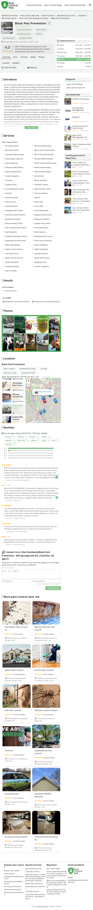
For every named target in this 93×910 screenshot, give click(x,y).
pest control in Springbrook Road (33, 18)
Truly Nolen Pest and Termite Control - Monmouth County (35, 896)
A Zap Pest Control (32, 872)
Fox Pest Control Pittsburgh (14, 893)
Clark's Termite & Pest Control (81, 146)
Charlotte (82, 15)
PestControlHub (34, 5)
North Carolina (48, 15)
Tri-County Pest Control (12, 887)
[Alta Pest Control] (16, 696)
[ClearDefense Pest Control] (46, 736)
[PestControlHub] (9, 5)
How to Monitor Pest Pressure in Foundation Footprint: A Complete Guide (77, 201)
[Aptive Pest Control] (16, 656)
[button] (44, 401)
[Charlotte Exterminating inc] (46, 822)
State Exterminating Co (12, 889)
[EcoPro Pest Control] (46, 656)
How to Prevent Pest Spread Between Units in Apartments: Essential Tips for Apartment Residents (77, 183)
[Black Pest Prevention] (8, 29)
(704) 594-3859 (10, 67)
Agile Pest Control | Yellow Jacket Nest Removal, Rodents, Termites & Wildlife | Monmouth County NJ (35, 878)
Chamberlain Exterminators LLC (13, 878)
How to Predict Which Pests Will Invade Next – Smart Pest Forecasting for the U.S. (77, 210)
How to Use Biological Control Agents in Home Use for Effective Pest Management (77, 173)
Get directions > (46, 377)
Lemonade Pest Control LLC (35, 888)
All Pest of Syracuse (80, 101)
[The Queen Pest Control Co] (16, 612)
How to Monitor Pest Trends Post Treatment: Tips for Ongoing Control (56, 892)
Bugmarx (80, 119)
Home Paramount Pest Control (80, 128)
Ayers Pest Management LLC (80, 137)
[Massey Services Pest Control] (46, 612)
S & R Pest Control (32, 892)
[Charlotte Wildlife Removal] (46, 779)
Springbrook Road (25, 38)
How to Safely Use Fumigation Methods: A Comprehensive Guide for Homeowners (77, 164)
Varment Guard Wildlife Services (13, 883)
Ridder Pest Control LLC (34, 884)
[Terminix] (16, 736)
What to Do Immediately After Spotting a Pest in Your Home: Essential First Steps (56, 884)
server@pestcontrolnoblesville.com (78, 881)
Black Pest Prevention (60, 18)
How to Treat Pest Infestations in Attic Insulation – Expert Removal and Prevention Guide (56, 875)
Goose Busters (9, 874)
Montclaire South (9, 18)
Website (33, 67)
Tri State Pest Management (80, 110)
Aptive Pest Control (45, 392)
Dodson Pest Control (11, 871)
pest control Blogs (53, 5)
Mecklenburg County (66, 15)
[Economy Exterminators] (16, 822)
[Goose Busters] (16, 779)
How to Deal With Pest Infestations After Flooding (80, 192)
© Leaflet (38, 422)
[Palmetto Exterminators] (46, 696)
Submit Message (53, 588)
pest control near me (74, 5)
